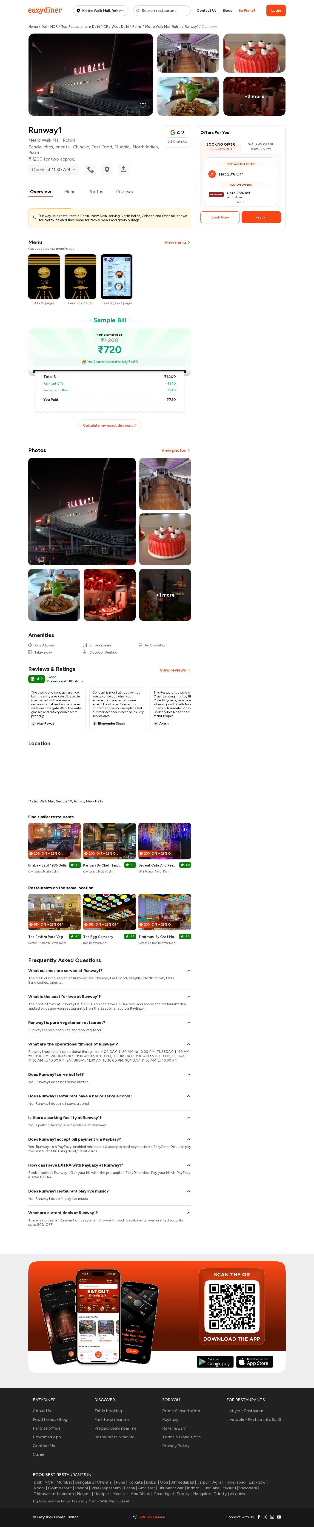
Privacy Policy (175, 1445)
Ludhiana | (212, 1487)
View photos (173, 450)
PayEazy (170, 1419)
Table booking (108, 1410)
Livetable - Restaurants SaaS (253, 1419)
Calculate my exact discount (108, 425)
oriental (63, 147)
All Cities (237, 1494)
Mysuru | (230, 1487)
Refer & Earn (174, 1428)
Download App (47, 1436)
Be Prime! (247, 10)
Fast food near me (112, 1419)
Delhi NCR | (45, 1482)
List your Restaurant (245, 1410)
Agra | (218, 1482)
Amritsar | (147, 1487)
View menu (175, 242)
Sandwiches (40, 147)
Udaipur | (102, 1493)
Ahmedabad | (183, 1482)
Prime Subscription (181, 1410)
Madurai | (121, 1493)
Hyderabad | (236, 1482)
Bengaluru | (85, 1482)
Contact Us (207, 10)
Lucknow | (258, 1482)
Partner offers (47, 1428)
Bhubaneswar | (172, 1487)
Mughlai (122, 147)
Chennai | (106, 1482)
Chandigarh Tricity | (173, 1493)
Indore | (194, 1487)
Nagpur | (85, 1493)
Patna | (130, 1487)
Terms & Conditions (181, 1436)
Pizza (33, 152)
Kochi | (40, 1487)
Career (39, 1454)
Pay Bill (261, 217)
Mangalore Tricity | (211, 1493)
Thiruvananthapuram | (55, 1493)
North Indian (145, 147)
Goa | (165, 1482)
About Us (42, 1410)
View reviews (173, 670)
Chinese (81, 147)
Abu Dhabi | (142, 1493)
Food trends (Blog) (51, 1419)
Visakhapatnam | (107, 1487)
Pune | (122, 1482)
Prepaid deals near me (115, 1428)
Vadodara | (249, 1487)
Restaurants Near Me (114, 1436)
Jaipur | (204, 1482)
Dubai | (152, 1482)
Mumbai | (65, 1482)
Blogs (227, 10)
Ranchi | (82, 1487)
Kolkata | (136, 1482)
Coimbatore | (61, 1487)
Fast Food (101, 147)
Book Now (220, 217)
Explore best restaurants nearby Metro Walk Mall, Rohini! (81, 1501)
